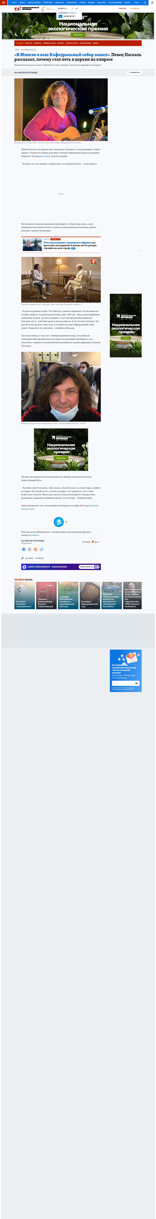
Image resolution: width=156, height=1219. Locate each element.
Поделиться (135, 72)
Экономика (72, 2)
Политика (47, 2)
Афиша (95, 43)
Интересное (39, 558)
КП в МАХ (60, 43)
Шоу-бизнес (29, 558)
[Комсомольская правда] (26, 8)
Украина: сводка (49, 43)
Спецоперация (34, 2)
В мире (82, 2)
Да (60, 16)
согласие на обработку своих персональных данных (123, 688)
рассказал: (45, 156)
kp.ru (97, 542)
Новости (28, 43)
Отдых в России (71, 43)
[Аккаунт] (152, 2)
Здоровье (101, 2)
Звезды (91, 2)
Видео (22, 2)
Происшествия (85, 43)
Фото (14, 2)
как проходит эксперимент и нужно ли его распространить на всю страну (70, 245)
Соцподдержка (115, 2)
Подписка (135, 8)
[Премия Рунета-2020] (47, 8)
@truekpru (33, 535)
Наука (127, 2)
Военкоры (37, 43)
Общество (59, 2)
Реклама (122, 8)
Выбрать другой (69, 16)
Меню (3, 2)
